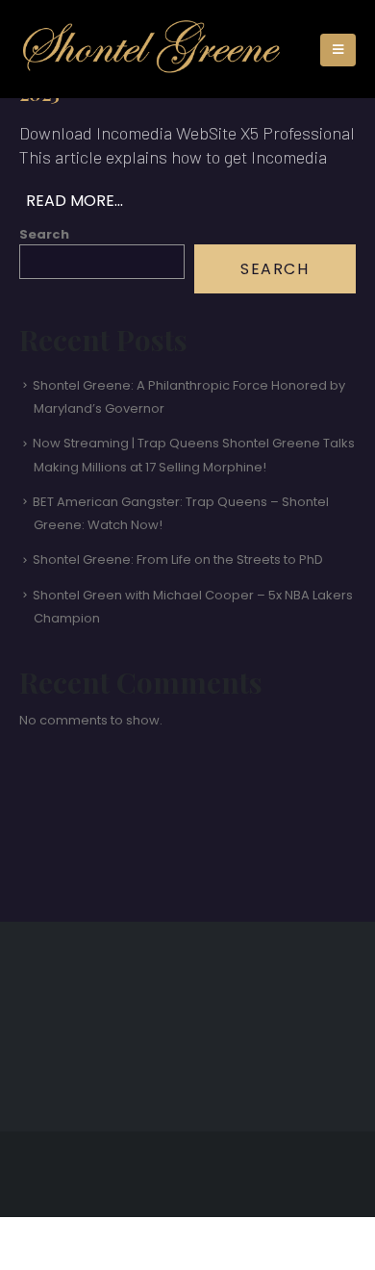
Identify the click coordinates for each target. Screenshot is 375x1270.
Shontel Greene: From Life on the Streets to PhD (178, 559)
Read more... (74, 201)
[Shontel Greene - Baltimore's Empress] (151, 49)
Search (44, 234)
